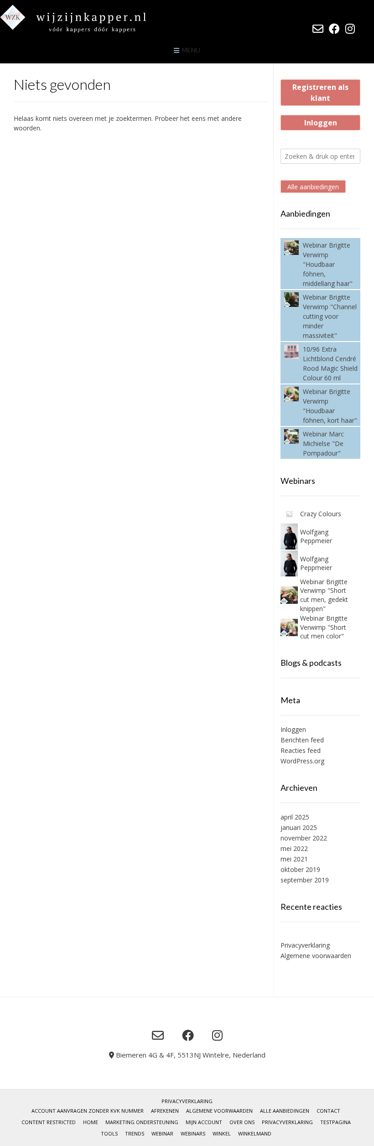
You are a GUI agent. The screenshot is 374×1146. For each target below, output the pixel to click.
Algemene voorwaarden (315, 955)
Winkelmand (254, 1133)
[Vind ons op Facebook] (334, 29)
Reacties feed (300, 750)
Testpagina (335, 1122)
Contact (328, 1110)
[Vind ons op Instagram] (350, 29)
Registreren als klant (320, 92)
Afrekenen (165, 1110)
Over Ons (242, 1122)
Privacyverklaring (305, 945)
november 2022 (303, 838)
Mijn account (204, 1122)
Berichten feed (302, 740)
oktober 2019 (300, 869)
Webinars (193, 1133)
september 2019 (304, 880)
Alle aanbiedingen (313, 186)
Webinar (162, 1133)
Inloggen (320, 123)
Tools (109, 1133)
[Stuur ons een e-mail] (317, 29)
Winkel (222, 1133)
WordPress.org (302, 761)
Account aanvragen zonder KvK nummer (87, 1110)
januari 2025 (298, 827)
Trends (134, 1133)
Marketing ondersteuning (141, 1122)
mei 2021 (294, 859)
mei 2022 (294, 848)
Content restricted (48, 1122)
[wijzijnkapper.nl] (91, 18)
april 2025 (294, 817)
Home (90, 1122)
